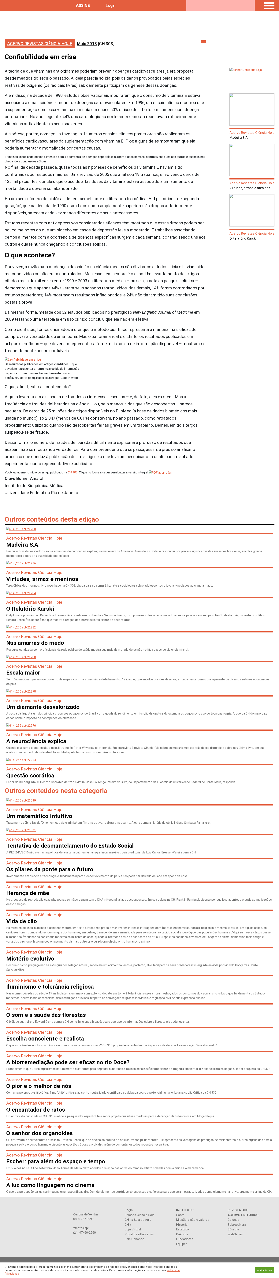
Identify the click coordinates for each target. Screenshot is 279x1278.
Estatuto (182, 1229)
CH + (128, 1224)
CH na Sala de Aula (138, 1220)
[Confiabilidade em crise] (161, 472)
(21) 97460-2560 (84, 1232)
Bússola (233, 1229)
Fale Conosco (134, 1239)
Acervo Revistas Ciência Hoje (39, 43)
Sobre (180, 1215)
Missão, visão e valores (192, 1220)
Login (110, 5)
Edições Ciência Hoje (139, 1215)
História (182, 1224)
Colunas (233, 1220)
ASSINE (83, 5)
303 (73, 472)
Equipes (181, 1244)
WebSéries (235, 1234)
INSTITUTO (185, 1210)
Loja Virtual (133, 1229)
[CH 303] (95, 43)
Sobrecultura (237, 1224)
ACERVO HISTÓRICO (243, 1215)
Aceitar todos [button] (264, 1270)
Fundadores (184, 1239)
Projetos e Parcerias (139, 1234)
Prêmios (182, 1234)
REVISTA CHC (238, 1210)
